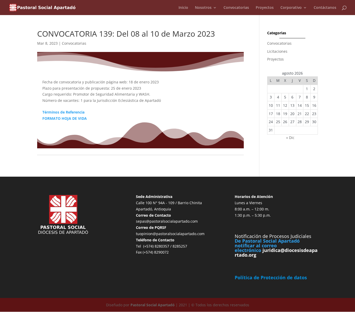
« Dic (290, 137)
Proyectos (265, 8)
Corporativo (291, 8)
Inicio (183, 8)
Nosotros (203, 8)
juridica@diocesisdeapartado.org (276, 252)
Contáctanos (325, 8)
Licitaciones (277, 51)
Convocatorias (236, 8)
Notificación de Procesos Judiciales (273, 236)
